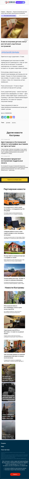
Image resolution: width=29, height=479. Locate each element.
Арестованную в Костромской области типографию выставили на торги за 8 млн (14, 144)
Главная (3, 11)
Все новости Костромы (9, 15)
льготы (13, 122)
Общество (9, 11)
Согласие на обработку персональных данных (15, 468)
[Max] (13, 117)
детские (8, 122)
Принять (15, 474)
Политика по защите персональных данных (15, 469)
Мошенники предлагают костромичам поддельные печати (12, 161)
